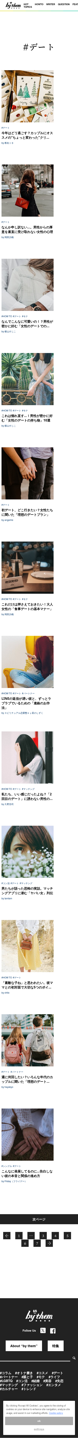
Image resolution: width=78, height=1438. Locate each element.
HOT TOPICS (28, 5)
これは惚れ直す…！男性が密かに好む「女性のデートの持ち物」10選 (27, 418)
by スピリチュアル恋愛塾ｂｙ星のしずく (22, 713)
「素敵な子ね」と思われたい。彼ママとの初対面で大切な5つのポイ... (27, 984)
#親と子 (27, 1376)
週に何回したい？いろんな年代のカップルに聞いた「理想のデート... (27, 1079)
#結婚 (35, 1380)
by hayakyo (7, 1087)
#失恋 (59, 1380)
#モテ (25, 316)
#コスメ (42, 1372)
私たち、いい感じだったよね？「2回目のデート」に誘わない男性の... (27, 796)
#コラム (5, 1372)
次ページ (39, 1219)
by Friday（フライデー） (14, 1181)
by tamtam (7, 898)
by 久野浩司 (8, 804)
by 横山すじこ (9, 331)
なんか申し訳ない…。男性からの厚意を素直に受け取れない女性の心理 (27, 229)
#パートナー (28, 693)
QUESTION (64, 4)
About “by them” (23, 1345)
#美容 (47, 1380)
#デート (6, 127)
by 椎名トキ (8, 143)
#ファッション (32, 1384)
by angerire (7, 520)
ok (39, 1421)
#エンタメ (53, 1384)
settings (39, 1429)
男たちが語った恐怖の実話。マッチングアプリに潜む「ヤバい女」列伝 (27, 890)
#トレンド (29, 1388)
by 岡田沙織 (8, 237)
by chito (5, 992)
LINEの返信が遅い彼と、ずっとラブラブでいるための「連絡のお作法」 (26, 703)
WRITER (50, 4)
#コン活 (6, 883)
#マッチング (28, 788)
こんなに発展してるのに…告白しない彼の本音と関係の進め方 (27, 1173)
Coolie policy (56, 1413)
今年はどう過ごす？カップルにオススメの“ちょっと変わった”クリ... (27, 135)
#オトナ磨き (24, 1372)
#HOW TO (7, 316)
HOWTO (39, 4)
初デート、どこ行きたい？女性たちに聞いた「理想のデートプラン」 (27, 512)
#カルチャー (9, 1388)
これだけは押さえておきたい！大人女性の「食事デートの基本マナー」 (27, 606)
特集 (55, 1345)
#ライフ (54, 1376)
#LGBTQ (6, 1380)
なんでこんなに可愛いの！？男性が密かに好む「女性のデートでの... (27, 323)
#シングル (7, 1166)
